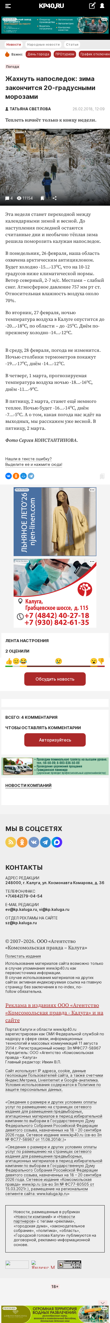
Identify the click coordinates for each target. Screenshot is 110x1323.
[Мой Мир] (23, 476)
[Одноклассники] (16, 476)
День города (38, 54)
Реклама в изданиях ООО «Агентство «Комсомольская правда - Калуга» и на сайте (54, 1013)
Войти (102, 6)
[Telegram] (31, 476)
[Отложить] (42, 198)
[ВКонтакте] (8, 476)
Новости (13, 44)
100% (58, 661)
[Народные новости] (92, 5)
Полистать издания (23, 956)
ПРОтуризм (65, 54)
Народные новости (43, 44)
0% (9, 661)
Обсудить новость (55, 679)
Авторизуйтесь (55, 740)
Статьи (72, 44)
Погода (12, 66)
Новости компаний (28, 785)
